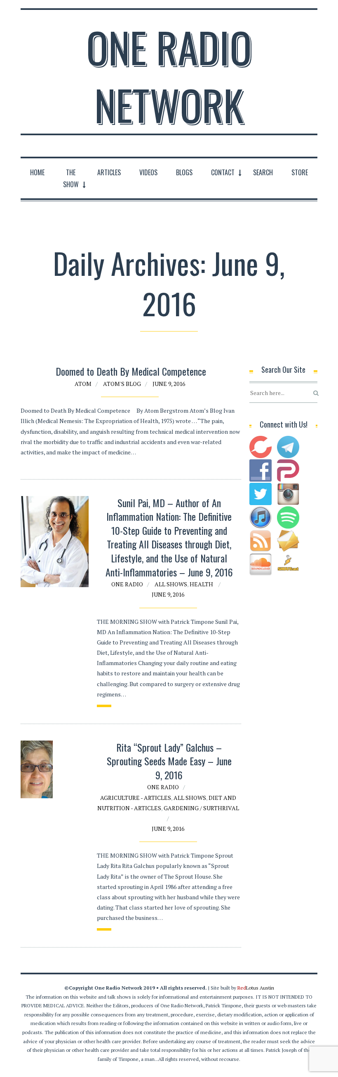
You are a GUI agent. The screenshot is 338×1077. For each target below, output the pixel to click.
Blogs (184, 172)
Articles (109, 172)
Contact (223, 172)
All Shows (171, 584)
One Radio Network (169, 75)
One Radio (127, 584)
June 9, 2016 (169, 384)
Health (201, 584)
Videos (148, 172)
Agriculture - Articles (135, 798)
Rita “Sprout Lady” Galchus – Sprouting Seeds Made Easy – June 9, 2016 (169, 761)
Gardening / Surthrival (201, 808)
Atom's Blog (122, 384)
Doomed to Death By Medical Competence (131, 371)
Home (37, 172)
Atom (83, 384)
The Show (71, 178)
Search (263, 172)
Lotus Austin (255, 988)
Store (299, 172)
